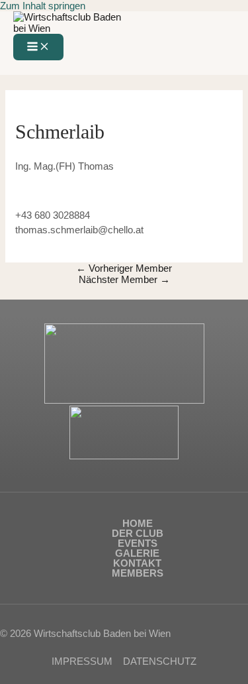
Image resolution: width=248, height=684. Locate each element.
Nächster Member (124, 279)
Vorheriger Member (124, 268)
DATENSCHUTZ (159, 661)
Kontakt (137, 563)
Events (137, 543)
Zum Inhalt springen (42, 5)
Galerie (137, 553)
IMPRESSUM (82, 661)
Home (137, 523)
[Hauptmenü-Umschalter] (38, 47)
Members (137, 573)
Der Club (137, 533)
